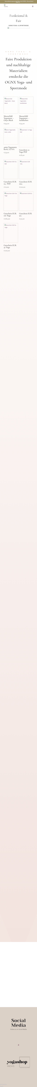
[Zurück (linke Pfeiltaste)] (0, 1086)
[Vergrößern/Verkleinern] (0, 1084)
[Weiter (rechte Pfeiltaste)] (2, 1086)
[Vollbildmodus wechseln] (2, 1084)
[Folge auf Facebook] (5, 1034)
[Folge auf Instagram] (8, 1034)
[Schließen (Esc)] (6, 1084)
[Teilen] (4, 1084)
